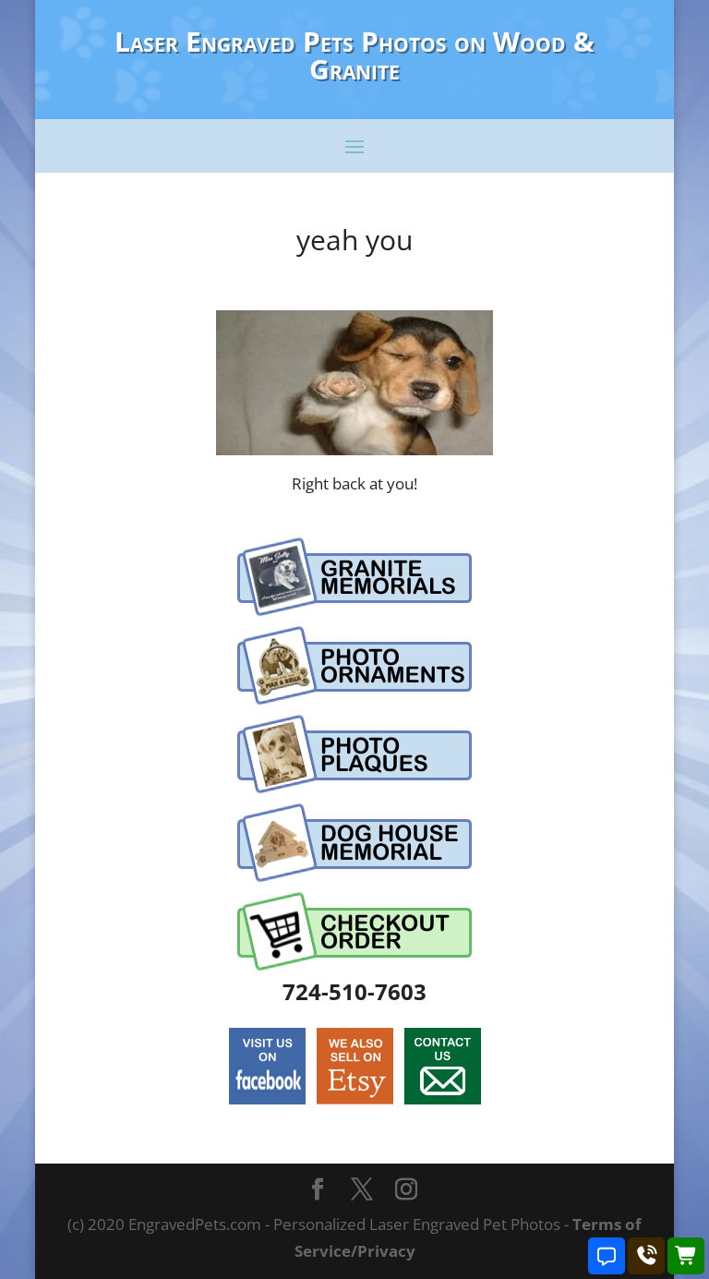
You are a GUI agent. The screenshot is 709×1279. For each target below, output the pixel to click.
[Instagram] (406, 1190)
